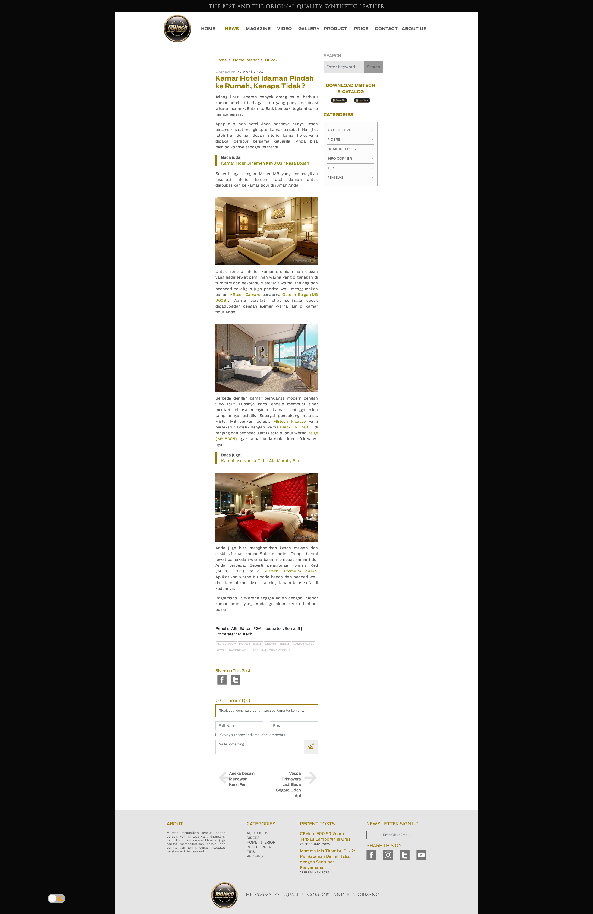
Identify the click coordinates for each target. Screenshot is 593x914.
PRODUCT (335, 29)
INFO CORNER (259, 847)
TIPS (251, 852)
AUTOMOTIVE (259, 833)
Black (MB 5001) (296, 427)
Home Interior (246, 60)
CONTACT (386, 29)
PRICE (361, 29)
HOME (208, 29)
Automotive (350, 130)
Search (373, 67)
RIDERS (253, 838)
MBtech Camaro (245, 295)
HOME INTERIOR (261, 842)
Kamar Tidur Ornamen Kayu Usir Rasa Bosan (265, 163)
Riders (350, 139)
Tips (350, 168)
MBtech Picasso (290, 421)
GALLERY (309, 29)
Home (221, 60)
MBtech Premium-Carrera (290, 571)
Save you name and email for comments (252, 735)
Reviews (350, 177)
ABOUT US (414, 29)
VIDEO (284, 29)
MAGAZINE (258, 29)
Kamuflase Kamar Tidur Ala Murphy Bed (260, 461)
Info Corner (350, 158)
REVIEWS (255, 856)
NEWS (232, 29)
